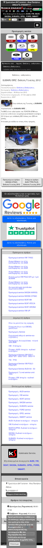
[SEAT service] (33, 37)
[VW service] (22, 37)
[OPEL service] (33, 46)
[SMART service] (27, 55)
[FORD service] (16, 55)
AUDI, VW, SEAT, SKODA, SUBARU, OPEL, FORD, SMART (21, 465)
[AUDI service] (11, 37)
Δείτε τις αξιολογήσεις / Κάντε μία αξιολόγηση (21, 219)
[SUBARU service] (22, 46)
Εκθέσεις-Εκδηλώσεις (25, 87)
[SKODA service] (11, 46)
